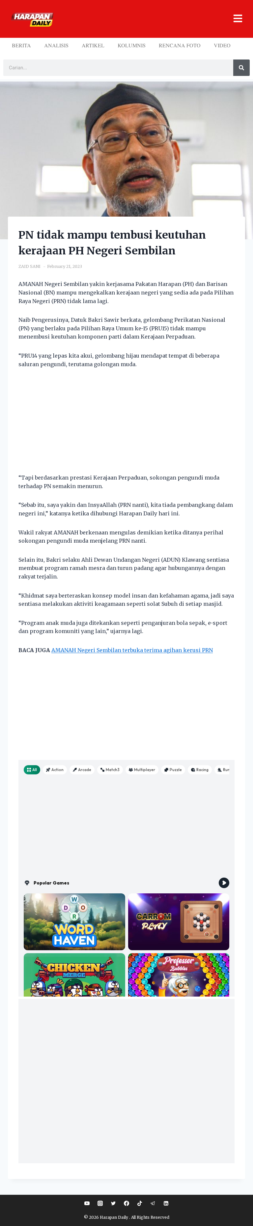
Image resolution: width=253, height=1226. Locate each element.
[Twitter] (113, 1203)
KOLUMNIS (132, 45)
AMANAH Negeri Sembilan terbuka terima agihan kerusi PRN (132, 650)
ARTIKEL (93, 45)
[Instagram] (100, 1203)
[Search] (241, 67)
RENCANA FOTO (180, 45)
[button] (150, 19)
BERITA (21, 45)
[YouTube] (87, 1203)
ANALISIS (56, 45)
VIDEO (222, 45)
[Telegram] (153, 1203)
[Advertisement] (126, 425)
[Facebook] (126, 1203)
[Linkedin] (166, 1203)
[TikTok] (139, 1203)
